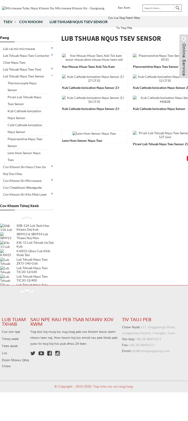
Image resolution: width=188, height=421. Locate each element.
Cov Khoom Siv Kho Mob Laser (25, 194)
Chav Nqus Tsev (14, 62)
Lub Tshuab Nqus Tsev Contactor (26, 55)
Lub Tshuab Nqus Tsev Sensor (79, 21)
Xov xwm (124, 8)
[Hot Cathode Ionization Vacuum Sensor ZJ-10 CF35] (94, 99)
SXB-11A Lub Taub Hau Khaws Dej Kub (33, 227)
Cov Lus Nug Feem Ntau (124, 18)
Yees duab (10, 346)
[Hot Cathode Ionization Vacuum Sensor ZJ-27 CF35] (94, 78)
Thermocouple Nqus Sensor (22, 86)
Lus (4, 353)
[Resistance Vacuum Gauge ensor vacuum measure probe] (94, 57)
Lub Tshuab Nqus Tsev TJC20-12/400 (32, 278)
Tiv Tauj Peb (124, 28)
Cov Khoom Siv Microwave (22, 181)
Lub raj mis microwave (19, 49)
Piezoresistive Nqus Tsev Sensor (25, 142)
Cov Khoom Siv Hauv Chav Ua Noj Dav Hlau (24, 170)
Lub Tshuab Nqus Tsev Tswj (22, 69)
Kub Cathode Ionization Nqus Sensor (24, 114)
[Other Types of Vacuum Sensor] (94, 133)
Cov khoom (31, 21)
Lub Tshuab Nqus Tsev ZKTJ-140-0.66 (32, 261)
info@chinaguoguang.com (146, 351)
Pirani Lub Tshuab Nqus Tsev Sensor (24, 100)
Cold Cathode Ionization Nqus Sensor (25, 128)
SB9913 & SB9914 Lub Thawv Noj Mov (32, 236)
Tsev (7, 21)
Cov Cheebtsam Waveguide (22, 187)
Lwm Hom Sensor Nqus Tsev (24, 156)
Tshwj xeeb (10, 339)
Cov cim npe (11, 332)
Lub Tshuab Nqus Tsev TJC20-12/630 (32, 270)
